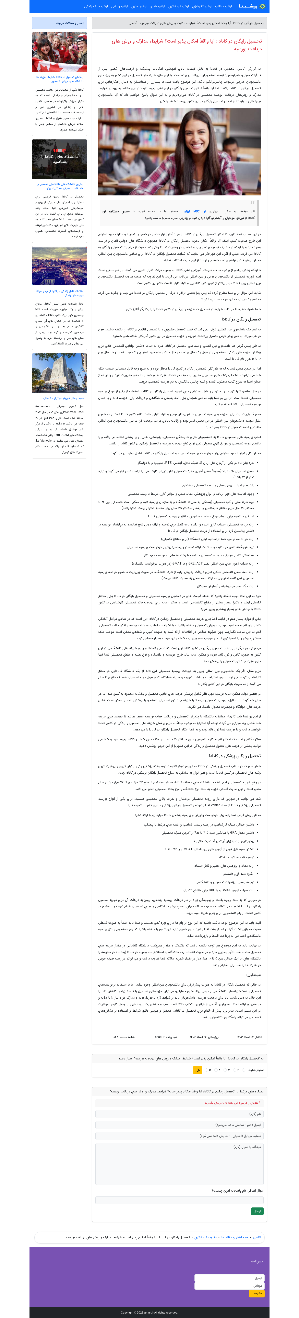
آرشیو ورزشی (119, 6)
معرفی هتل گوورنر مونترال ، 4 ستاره (63, 398)
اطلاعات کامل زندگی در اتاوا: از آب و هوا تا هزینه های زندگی (60, 293)
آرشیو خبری (157, 6)
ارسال (257, 1211)
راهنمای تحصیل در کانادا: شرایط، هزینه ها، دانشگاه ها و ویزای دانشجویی (60, 79)
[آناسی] (252, 6)
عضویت (257, 1293)
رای (197, 1069)
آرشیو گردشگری (178, 6)
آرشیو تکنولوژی (202, 6)
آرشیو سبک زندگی (96, 6)
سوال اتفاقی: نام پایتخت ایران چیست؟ (238, 1190)
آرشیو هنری (139, 6)
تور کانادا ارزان (193, 211)
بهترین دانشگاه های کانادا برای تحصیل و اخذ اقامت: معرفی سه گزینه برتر (60, 186)
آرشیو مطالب (223, 6)
